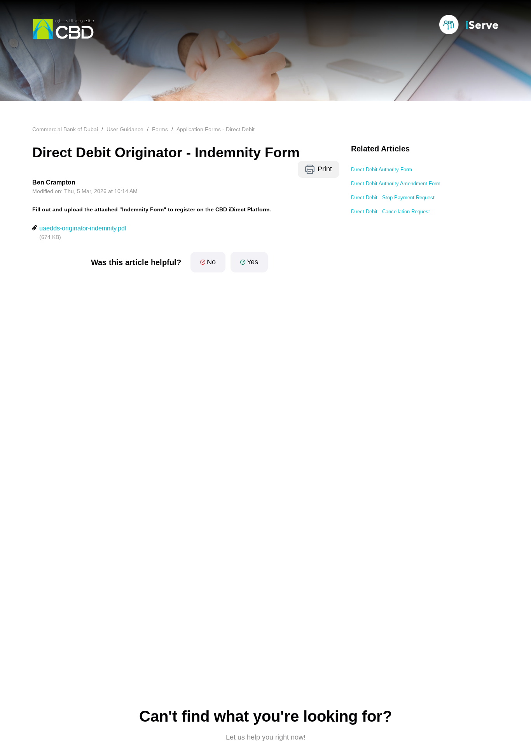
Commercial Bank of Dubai (65, 129)
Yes (252, 262)
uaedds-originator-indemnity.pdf (82, 228)
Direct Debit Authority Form (381, 169)
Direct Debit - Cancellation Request (390, 211)
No (211, 262)
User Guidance (125, 129)
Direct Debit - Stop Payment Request (393, 197)
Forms (160, 129)
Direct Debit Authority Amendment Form (395, 183)
